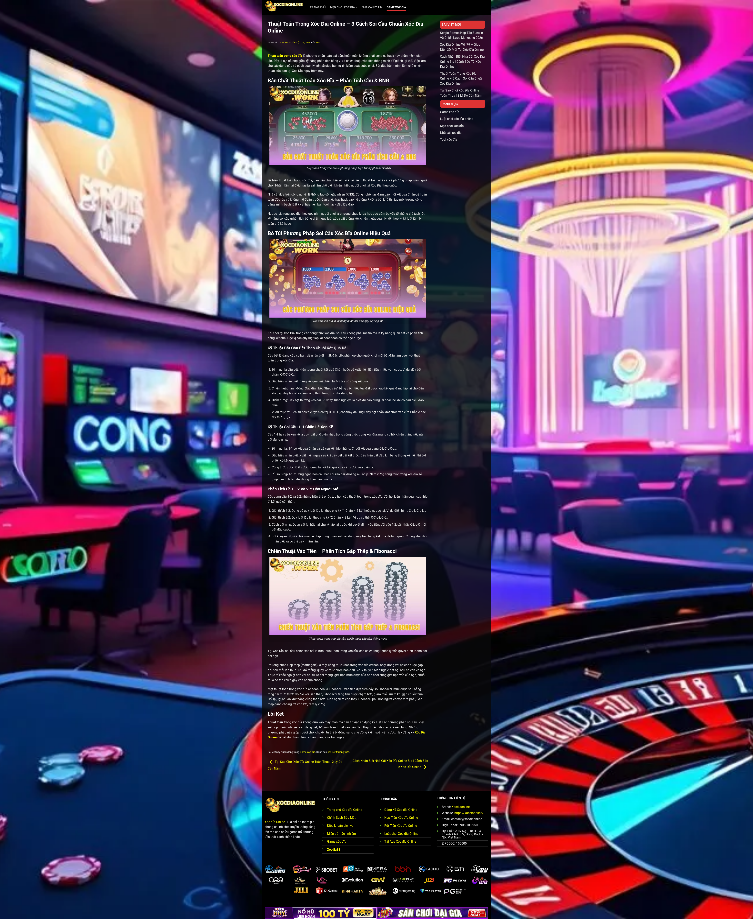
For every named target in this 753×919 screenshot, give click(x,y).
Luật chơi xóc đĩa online (456, 119)
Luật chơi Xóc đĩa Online (401, 834)
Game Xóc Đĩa (396, 7)
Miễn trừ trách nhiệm (341, 834)
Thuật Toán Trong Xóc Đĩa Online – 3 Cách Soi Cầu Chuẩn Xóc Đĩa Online (462, 78)
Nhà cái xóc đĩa (451, 133)
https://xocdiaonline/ (469, 813)
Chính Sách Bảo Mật (341, 817)
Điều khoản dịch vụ (340, 826)
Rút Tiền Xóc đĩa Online (400, 826)
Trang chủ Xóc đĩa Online (344, 810)
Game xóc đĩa (307, 752)
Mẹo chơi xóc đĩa (342, 7)
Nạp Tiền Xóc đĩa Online (401, 817)
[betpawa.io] (284, 7)
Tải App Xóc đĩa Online (400, 841)
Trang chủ (318, 7)
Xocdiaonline (461, 807)
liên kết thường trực (338, 752)
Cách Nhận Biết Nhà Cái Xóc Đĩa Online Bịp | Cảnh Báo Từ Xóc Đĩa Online (462, 61)
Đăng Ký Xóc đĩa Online (400, 810)
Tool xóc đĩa (448, 139)
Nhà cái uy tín (372, 7)
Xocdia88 (333, 849)
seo (318, 42)
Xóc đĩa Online (275, 822)
